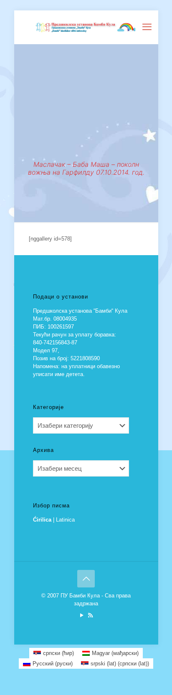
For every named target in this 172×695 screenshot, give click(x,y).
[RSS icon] (90, 615)
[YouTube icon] (81, 615)
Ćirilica (42, 520)
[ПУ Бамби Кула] (86, 27)
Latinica (65, 520)
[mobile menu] (147, 27)
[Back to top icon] (86, 578)
